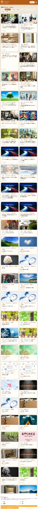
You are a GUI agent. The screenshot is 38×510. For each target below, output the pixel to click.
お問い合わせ (32, 2)
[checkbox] (2, 501)
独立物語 (18, 9)
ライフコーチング (31, 9)
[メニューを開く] (36, 2)
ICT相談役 (13, 9)
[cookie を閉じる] (36, 495)
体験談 (7, 11)
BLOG (3, 9)
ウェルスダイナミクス (24, 9)
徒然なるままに (7, 9)
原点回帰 (3, 11)
